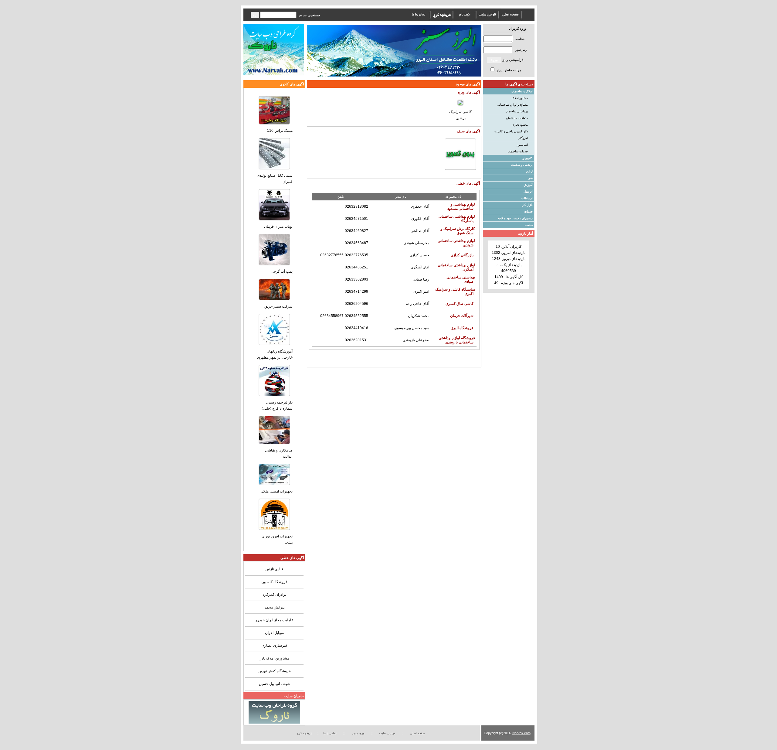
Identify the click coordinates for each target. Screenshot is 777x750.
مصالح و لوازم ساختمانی (512, 104)
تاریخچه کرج (304, 733)
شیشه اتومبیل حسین (274, 684)
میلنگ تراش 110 (280, 130)
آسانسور (522, 144)
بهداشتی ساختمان (516, 111)
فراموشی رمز (513, 60)
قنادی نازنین (274, 569)
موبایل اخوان (274, 633)
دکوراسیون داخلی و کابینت (511, 131)
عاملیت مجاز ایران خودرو (274, 620)
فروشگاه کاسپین (274, 582)
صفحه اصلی (417, 733)
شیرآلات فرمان (461, 316)
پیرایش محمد (274, 607)
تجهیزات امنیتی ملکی (276, 491)
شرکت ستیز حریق (278, 306)
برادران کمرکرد (274, 594)
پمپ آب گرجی (282, 271)
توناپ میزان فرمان (278, 226)
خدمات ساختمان (517, 151)
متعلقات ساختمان (517, 118)
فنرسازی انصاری (274, 645)
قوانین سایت (388, 733)
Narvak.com (521, 733)
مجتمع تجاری (520, 124)
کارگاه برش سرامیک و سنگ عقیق (458, 231)
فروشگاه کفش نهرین (274, 671)
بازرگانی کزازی (461, 255)
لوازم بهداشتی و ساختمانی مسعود (461, 206)
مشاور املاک (520, 98)
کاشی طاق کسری (459, 304)
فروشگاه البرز (462, 328)
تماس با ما (330, 733)
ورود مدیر (358, 733)
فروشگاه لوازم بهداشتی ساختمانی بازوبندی (457, 340)
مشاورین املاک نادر (274, 658)
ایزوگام (523, 138)
